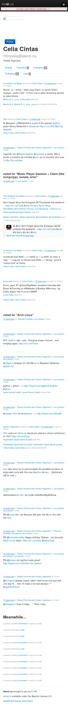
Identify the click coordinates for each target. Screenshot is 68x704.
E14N (34, 691)
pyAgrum (8, 363)
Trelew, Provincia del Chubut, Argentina (34, 147)
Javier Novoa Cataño (12, 392)
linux (34, 232)
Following (11, 73)
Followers (39, 67)
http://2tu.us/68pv (14, 160)
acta (27, 205)
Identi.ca (8, 4)
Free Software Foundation (14, 196)
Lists (26, 73)
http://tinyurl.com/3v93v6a (16, 563)
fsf (15, 232)
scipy (46, 472)
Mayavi (21, 153)
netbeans (27, 413)
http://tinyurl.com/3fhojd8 (49, 413)
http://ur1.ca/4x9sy (32, 540)
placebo (8, 413)
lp (25, 232)
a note (22, 629)
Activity (8, 67)
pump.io (7, 696)
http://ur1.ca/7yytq (14, 205)
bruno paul (7, 281)
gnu (20, 232)
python (38, 472)
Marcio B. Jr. (8, 99)
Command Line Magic (12, 83)
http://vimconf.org (20, 436)
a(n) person (59, 147)
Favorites (22, 67)
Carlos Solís (25, 99)
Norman (30, 208)
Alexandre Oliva (13, 235)
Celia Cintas (37, 83)
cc (29, 232)
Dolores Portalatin (25, 319)
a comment (22, 623)
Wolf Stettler (8, 208)
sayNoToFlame (11, 586)
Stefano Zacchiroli (11, 217)
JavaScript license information (18, 700)
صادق (17, 99)
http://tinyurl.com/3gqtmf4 (36, 385)
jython (7, 389)
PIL (6, 340)
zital (5, 119)
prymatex (39, 153)
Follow (10, 41)
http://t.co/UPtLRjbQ (50, 126)
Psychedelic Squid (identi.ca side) (17, 439)
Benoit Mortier (20, 208)
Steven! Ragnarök (11, 426)
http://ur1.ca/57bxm (28, 343)
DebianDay (48, 540)
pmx (36, 157)
